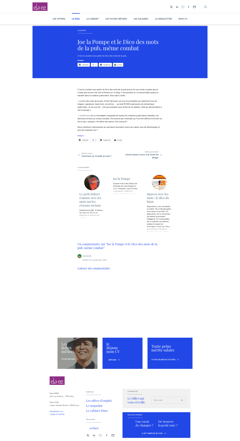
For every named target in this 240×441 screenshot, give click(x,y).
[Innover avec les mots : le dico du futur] (159, 182)
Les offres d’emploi (99, 401)
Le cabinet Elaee (97, 411)
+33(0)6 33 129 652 (57, 414)
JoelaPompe (84, 115)
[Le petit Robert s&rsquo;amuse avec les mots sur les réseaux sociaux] (91, 182)
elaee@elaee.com (56, 411)
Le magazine (94, 406)
